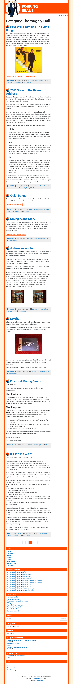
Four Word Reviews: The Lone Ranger (27, 28)
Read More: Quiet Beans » (14, 205)
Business (31, 209)
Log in (9, 664)
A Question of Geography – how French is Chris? (22, 640)
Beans (31, 186)
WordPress (40, 680)
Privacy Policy (38, 678)
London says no (26, 584)
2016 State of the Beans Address (23, 91)
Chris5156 (11, 80)
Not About (10, 553)
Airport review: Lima (13, 599)
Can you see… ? (27, 578)
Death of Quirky (26, 574)
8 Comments (22, 311)
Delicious (36, 238)
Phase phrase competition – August (18, 601)
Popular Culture (43, 80)
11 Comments (27, 211)
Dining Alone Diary (22, 219)
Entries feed (10, 666)
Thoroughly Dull (11, 82)
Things (9, 557)
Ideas (31, 445)
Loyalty (14, 318)
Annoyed (40, 533)
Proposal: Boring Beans (25, 381)
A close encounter (22, 248)
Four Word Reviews (33, 80)
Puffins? (24, 572)
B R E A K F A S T (21, 454)
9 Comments (27, 82)
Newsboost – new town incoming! (32, 580)
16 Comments (35, 188)
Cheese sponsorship (28, 588)
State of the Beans (39, 186)
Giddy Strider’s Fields (28, 590)
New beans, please (13, 644)
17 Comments (13, 241)
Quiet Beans (18, 195)
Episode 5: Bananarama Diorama (17, 647)
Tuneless (18, 82)
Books (9, 555)
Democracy (35, 309)
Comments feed (12, 668)
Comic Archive (11, 563)
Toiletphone (10, 603)
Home (9, 551)
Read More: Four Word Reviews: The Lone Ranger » (21, 76)
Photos (9, 559)
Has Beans (10, 565)
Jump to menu (63, 15)
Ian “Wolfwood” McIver (15, 533)
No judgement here (13, 597)
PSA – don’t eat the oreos (15, 605)
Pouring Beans (30, 8)
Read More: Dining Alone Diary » (16, 234)
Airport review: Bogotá (14, 607)
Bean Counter (11, 561)
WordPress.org (11, 670)
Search (64, 619)
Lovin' (38, 371)
